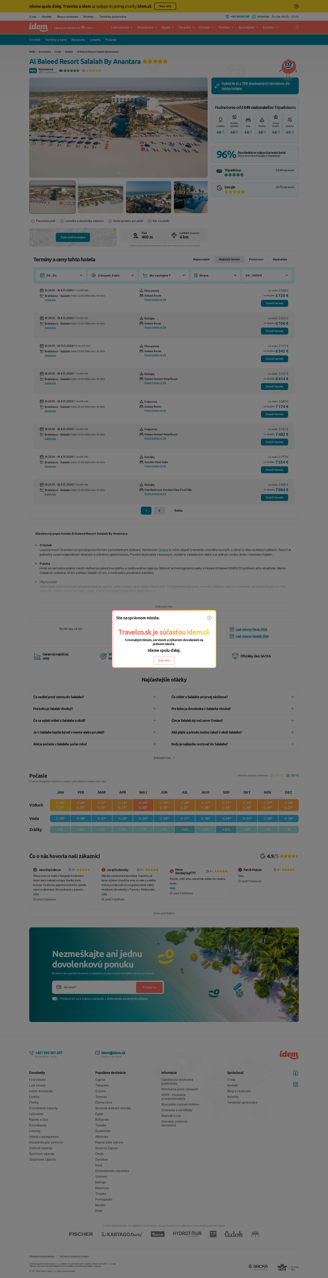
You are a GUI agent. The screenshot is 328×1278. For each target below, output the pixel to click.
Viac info (164, 660)
